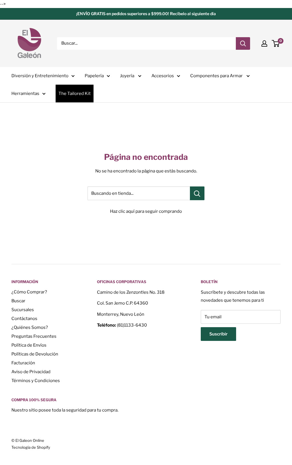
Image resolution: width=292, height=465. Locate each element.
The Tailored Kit (74, 93)
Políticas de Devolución (34, 354)
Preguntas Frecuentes (33, 336)
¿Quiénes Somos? (29, 327)
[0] (275, 43)
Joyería (127, 75)
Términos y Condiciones (35, 380)
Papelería (94, 75)
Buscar (18, 300)
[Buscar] (243, 43)
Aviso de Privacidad (30, 371)
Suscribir (218, 334)
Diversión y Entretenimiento (39, 75)
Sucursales (22, 309)
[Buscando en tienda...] (197, 193)
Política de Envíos (28, 345)
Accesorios (162, 75)
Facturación (23, 362)
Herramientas (25, 93)
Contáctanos (24, 318)
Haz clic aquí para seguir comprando (146, 211)
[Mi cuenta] (264, 43)
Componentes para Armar (217, 75)
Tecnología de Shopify (30, 447)
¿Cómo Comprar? (29, 292)
